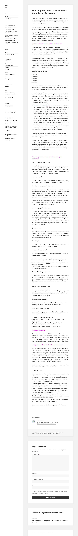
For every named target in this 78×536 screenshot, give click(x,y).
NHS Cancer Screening (9, 92)
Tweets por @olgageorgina (10, 112)
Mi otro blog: (9, 118)
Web (33, 485)
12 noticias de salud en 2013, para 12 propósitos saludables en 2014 (11, 122)
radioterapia (41, 253)
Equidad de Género (9, 63)
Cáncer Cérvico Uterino (10, 54)
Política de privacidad (9, 18)
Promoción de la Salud (9, 74)
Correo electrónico (37, 479)
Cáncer (6, 52)
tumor (35, 264)
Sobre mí (7, 16)
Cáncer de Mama (8, 57)
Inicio (6, 14)
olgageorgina (43, 432)
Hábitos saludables (9, 65)
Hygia (7, 5)
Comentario (36, 454)
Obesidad (7, 70)
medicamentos (53, 275)
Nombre (34, 473)
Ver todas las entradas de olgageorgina (45, 423)
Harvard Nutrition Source (10, 95)
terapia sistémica (38, 275)
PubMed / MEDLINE (9, 97)
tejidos (48, 262)
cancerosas (51, 277)
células (46, 277)
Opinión (6, 72)
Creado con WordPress (48, 533)
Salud (6, 76)
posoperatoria (43, 279)
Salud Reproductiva (9, 79)
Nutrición (7, 67)
